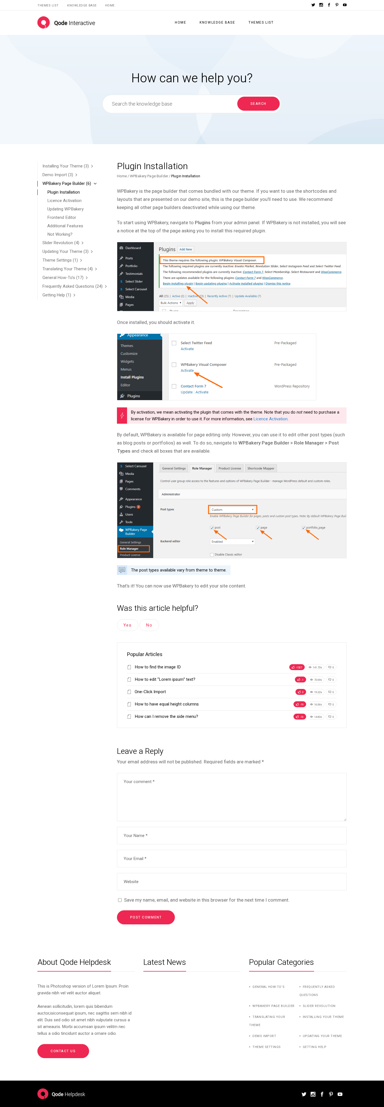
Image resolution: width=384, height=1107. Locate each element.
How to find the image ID (157, 667)
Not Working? (60, 234)
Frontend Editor (61, 217)
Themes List (48, 5)
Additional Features (65, 226)
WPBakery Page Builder (149, 176)
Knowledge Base (82, 5)
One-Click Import (150, 692)
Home (110, 5)
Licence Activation (271, 418)
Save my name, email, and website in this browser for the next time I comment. (207, 900)
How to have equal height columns (166, 704)
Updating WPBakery (65, 209)
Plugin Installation (63, 192)
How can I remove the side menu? (166, 716)
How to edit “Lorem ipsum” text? (164, 679)
